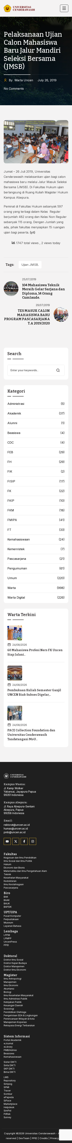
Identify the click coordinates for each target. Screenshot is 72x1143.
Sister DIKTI (10, 1062)
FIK (9, 471)
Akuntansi (9, 988)
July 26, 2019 (47, 80)
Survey (7, 1117)
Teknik (7, 874)
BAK (6, 896)
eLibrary (8, 1046)
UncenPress (10, 941)
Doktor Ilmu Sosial (13, 959)
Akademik (14, 413)
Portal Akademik (12, 1040)
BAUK (7, 903)
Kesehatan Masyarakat (16, 877)
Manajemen (10, 982)
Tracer (7, 1090)
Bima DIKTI (10, 1072)
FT (9, 530)
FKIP (10, 500)
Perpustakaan (11, 919)
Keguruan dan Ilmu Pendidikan (20, 857)
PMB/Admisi (10, 1050)
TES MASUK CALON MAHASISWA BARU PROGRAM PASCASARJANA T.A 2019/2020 (27, 317)
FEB (10, 452)
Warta (11, 588)
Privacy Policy (58, 1138)
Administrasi (15, 404)
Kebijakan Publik (13, 1002)
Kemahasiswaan (18, 539)
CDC (10, 442)
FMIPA (12, 520)
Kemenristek (16, 549)
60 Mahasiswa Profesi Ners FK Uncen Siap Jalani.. (35, 652)
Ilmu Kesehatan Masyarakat (18, 995)
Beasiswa (13, 433)
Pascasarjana (16, 559)
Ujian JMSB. (30, 265)
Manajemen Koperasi (15, 1022)
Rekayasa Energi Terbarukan (19, 1025)
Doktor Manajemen (14, 966)
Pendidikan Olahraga (15, 1012)
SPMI (6, 1087)
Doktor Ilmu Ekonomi (15, 969)
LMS (6, 1077)
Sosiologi (9, 1008)
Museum (8, 922)
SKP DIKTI (9, 1068)
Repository (10, 1080)
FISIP (11, 481)
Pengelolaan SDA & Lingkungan (21, 1015)
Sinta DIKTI (10, 1065)
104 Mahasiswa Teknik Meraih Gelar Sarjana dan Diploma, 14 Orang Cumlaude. (43, 291)
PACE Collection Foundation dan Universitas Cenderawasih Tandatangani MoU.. (31, 735)
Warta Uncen (21, 80)
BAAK (7, 900)
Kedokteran (10, 881)
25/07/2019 (29, 279)
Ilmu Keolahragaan (14, 884)
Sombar (8, 1094)
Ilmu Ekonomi (11, 985)
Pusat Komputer (12, 916)
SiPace (7, 1100)
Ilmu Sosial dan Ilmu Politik (18, 861)
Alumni (12, 423)
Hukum (7, 864)
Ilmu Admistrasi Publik (15, 998)
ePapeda (9, 1097)
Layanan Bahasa (12, 926)
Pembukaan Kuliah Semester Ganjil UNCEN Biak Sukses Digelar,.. (34, 692)
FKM (10, 510)
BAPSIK (8, 906)
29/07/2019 (43, 305)
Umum (12, 578)
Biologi (7, 992)
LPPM (7, 935)
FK (9, 491)
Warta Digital (16, 597)
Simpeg (8, 1083)
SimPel (7, 1110)
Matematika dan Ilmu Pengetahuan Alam (25, 871)
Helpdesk (9, 1107)
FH (9, 462)
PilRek (7, 1114)
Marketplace (10, 1104)
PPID (6, 945)
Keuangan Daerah (13, 1005)
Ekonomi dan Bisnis (14, 867)
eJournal (8, 1043)
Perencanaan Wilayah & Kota (19, 1018)
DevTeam (24, 1138)
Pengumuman (17, 568)
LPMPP (7, 938)
